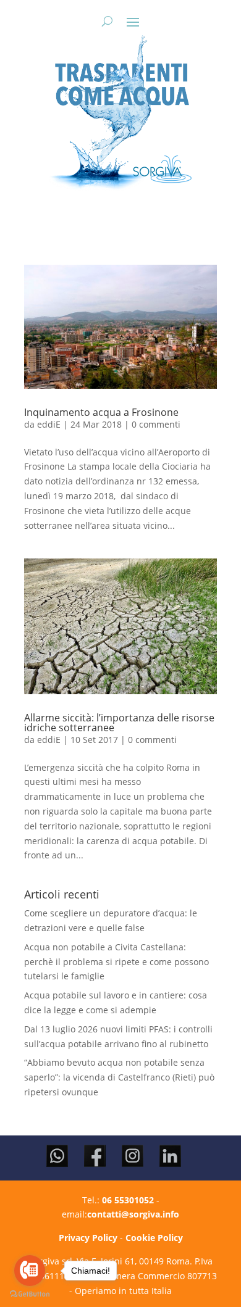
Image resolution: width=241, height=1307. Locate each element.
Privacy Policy (88, 1237)
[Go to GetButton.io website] (29, 1294)
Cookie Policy (154, 1237)
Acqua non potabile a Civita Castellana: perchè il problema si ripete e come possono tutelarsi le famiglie (116, 961)
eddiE (49, 424)
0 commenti (156, 424)
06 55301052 (128, 1200)
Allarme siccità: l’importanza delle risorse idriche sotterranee (119, 722)
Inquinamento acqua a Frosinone (101, 412)
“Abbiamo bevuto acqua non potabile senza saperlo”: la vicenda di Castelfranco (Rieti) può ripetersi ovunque (119, 1077)
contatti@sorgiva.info (133, 1214)
